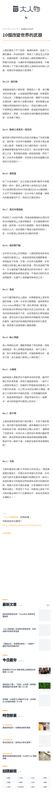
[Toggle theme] (26, 17)
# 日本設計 (20, 787)
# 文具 (20, 778)
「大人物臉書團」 (11, 517)
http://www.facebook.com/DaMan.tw (21, 525)
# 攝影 (45, 782)
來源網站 (6, 533)
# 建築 (45, 787)
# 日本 (33, 782)
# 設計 (33, 787)
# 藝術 (45, 778)
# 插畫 (8, 782)
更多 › (49, 605)
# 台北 (33, 778)
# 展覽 (8, 778)
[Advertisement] (26, 564)
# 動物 (20, 782)
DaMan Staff (27, 29)
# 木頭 (8, 787)
